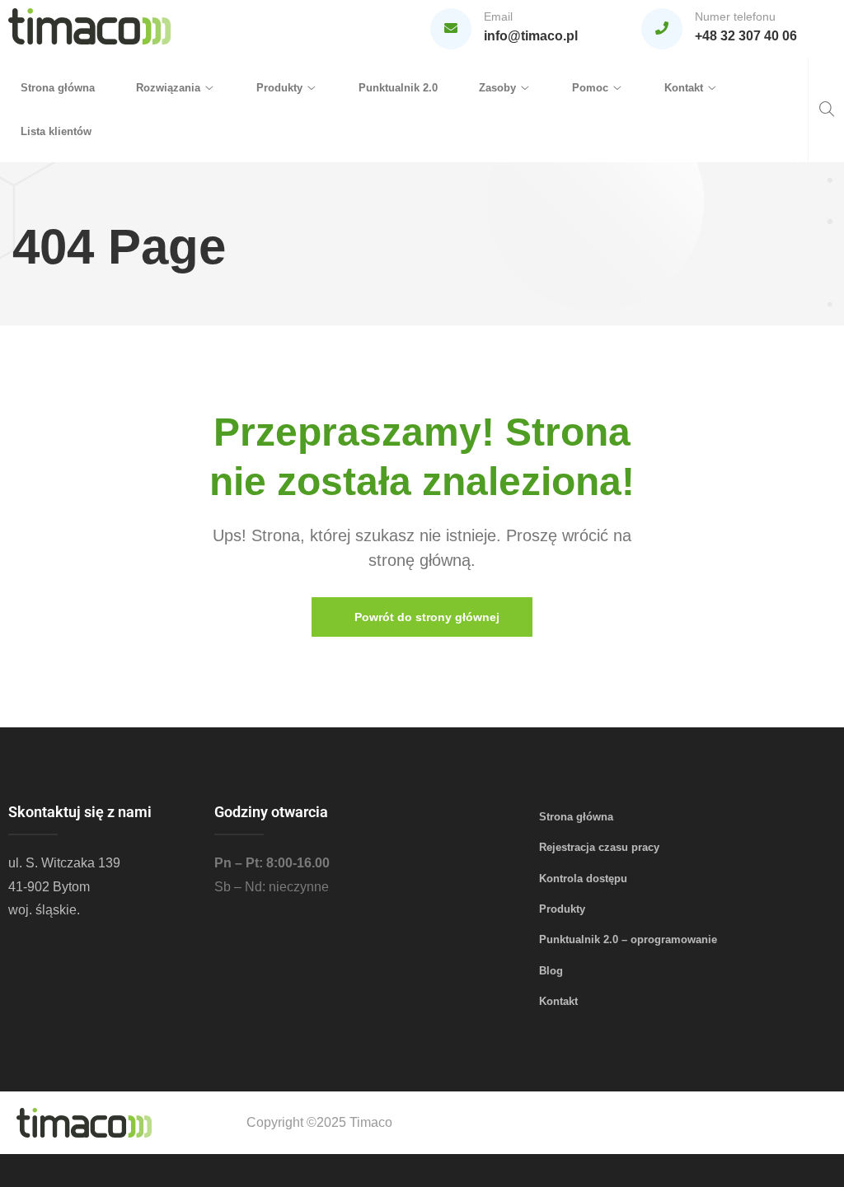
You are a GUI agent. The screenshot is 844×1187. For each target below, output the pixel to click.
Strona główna (58, 88)
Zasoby (497, 88)
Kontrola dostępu (583, 878)
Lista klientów (56, 131)
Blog (551, 971)
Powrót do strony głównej (425, 617)
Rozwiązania (168, 88)
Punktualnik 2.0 (398, 88)
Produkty (279, 88)
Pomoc (590, 88)
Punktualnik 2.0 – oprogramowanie (628, 939)
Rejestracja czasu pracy (599, 847)
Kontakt (683, 88)
